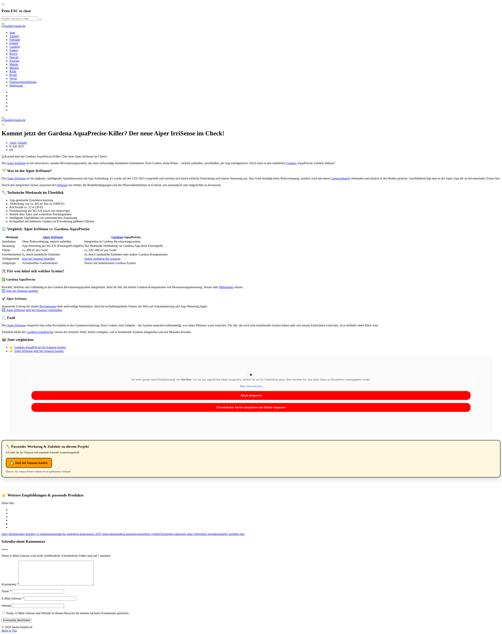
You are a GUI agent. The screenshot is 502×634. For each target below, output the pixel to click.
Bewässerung (47, 306)
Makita (13, 64)
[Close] (3, 4)
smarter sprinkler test (231, 534)
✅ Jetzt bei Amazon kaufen (29, 463)
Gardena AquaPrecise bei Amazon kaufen (40, 347)
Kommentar (10, 584)
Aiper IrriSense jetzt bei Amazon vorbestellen (34, 310)
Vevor (13, 78)
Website (6, 605)
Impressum (16, 85)
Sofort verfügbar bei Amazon (102, 258)
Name (6, 591)
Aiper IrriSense (16, 163)
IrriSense (62, 185)
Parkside (14, 39)
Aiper (12, 142)
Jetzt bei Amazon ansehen (22, 291)
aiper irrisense (10, 534)
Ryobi (13, 75)
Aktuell (14, 36)
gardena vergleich (151, 534)
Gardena (14, 46)
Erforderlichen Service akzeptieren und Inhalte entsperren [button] (251, 407)
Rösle (12, 71)
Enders (13, 50)
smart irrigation (209, 534)
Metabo (14, 68)
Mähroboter (226, 287)
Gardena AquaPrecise (39, 332)
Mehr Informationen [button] (251, 386)
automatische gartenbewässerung (70, 534)
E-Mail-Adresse (13, 598)
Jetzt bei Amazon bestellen (38, 258)
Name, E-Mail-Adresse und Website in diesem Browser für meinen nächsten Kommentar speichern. (67, 613)
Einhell (13, 43)
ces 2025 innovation (102, 534)
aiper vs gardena (40, 534)
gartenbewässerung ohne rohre (181, 534)
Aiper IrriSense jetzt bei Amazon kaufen (39, 351)
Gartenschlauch (340, 178)
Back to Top (9, 630)
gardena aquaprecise (127, 534)
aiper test (24, 534)
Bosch (13, 53)
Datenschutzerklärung (22, 82)
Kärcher (14, 60)
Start (12, 32)
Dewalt (13, 57)
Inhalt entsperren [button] (251, 395)
